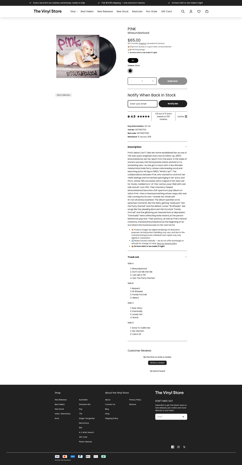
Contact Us (110, 404)
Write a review (157, 362)
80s (80, 427)
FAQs (107, 413)
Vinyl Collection (63, 95)
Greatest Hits (84, 404)
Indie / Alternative (62, 413)
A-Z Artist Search (86, 432)
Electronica (84, 423)
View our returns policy (167, 243)
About (107, 399)
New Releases (61, 399)
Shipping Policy (111, 418)
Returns (132, 404)
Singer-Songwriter (87, 418)
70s (80, 413)
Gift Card (83, 437)
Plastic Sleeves (85, 441)
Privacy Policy (135, 399)
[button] (73, 11)
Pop (80, 409)
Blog (107, 409)
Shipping (142, 43)
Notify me (173, 103)
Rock (57, 418)
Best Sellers (60, 404)
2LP (133, 60)
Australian (83, 399)
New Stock (59, 409)
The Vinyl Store (65, 460)
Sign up (183, 417)
